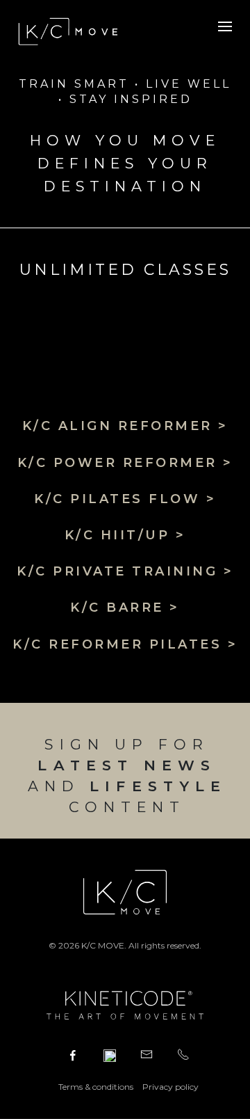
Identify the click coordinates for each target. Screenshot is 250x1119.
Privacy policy (170, 1086)
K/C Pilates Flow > (125, 499)
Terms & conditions (95, 1086)
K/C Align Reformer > (125, 426)
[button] (225, 25)
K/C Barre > (125, 607)
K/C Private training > (125, 571)
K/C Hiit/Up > (125, 535)
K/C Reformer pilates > (125, 644)
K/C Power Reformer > (125, 462)
